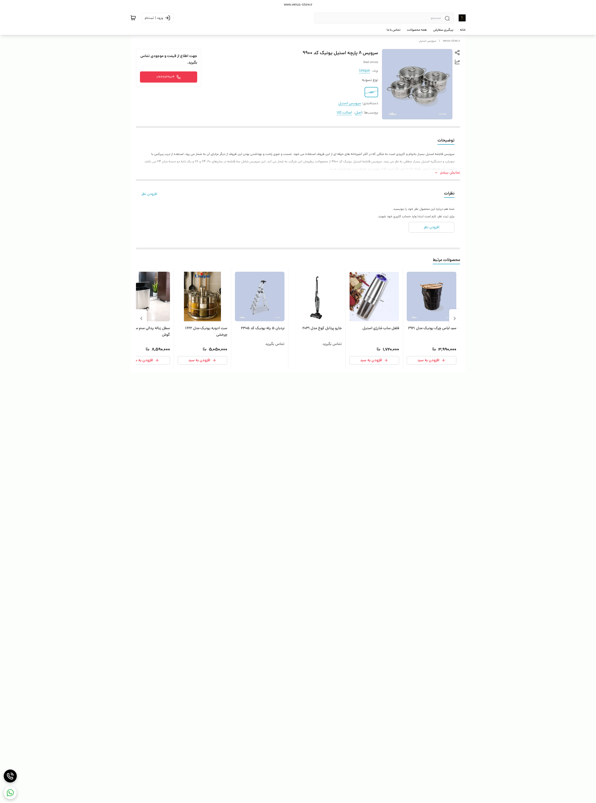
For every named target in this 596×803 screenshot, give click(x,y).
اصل (358, 112)
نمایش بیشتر (450, 172)
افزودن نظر (149, 194)
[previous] (454, 318)
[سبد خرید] (133, 18)
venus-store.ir (451, 41)
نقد (371, 92)
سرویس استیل (427, 41)
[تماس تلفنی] (10, 776)
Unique (364, 70)
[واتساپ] (10, 792)
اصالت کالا (344, 112)
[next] (141, 318)
